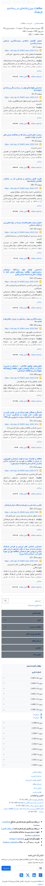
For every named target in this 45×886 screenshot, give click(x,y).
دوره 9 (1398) (37, 723)
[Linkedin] (34, 876)
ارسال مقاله (36, 641)
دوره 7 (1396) (37, 733)
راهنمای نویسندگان (33, 634)
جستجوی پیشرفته (35, 605)
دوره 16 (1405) (36, 678)
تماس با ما (37, 654)
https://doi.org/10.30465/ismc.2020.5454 (21, 424)
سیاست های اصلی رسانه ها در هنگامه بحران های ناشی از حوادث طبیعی (22, 136)
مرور (39, 620)
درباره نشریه (36, 776)
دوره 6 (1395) (37, 739)
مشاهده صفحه (32, 835)
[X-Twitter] (28, 876)
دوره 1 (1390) (37, 765)
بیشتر (39, 70)
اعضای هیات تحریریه (34, 780)
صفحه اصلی (39, 23)
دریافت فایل (7, 828)
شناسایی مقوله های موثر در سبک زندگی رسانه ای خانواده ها (22, 89)
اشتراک (6, 868)
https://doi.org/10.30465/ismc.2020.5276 (21, 471)
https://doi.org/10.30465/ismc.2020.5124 (21, 50)
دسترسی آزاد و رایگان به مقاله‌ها (31, 802)
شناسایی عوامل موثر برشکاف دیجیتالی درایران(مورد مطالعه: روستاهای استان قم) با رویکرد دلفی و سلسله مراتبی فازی (22, 272)
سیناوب (41, 884)
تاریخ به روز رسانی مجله (34, 805)
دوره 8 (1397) (37, 728)
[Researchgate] (41, 876)
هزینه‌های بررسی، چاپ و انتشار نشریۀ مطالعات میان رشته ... (24, 810)
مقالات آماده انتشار (33, 666)
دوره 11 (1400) (36, 704)
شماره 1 (36, 717)
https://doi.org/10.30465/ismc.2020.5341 (21, 232)
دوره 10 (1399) (36, 709)
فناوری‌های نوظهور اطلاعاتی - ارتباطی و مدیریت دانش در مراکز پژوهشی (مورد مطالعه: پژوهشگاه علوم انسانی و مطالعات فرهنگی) (22, 368)
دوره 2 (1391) (37, 760)
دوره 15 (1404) (36, 683)
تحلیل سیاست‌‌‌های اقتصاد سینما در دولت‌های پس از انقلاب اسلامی (22, 224)
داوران (38, 648)
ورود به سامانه (28, 2)
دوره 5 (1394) (37, 744)
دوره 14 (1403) (36, 688)
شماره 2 (36, 714)
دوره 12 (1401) (36, 699)
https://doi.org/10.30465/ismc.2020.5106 (21, 282)
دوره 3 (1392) (37, 754)
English (6, 2)
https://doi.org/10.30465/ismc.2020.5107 (21, 188)
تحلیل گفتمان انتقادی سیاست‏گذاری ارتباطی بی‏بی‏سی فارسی (22, 42)
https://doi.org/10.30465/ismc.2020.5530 (21, 378)
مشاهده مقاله (36, 76)
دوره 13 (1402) (36, 694)
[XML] (20, 31)
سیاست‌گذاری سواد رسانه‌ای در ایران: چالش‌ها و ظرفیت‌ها (22, 320)
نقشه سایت (37, 792)
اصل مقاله (20, 76)
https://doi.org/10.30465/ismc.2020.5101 (21, 561)
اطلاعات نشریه (35, 627)
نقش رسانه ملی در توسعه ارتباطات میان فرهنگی (23, 505)
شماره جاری (36, 672)
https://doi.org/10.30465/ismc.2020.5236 (21, 144)
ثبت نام (17, 2)
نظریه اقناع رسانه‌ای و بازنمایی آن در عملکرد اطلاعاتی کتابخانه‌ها (22, 180)
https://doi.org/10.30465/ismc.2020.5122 (21, 97)
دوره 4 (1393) (37, 749)
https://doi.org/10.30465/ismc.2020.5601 (21, 328)
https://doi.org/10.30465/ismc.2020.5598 (21, 512)
